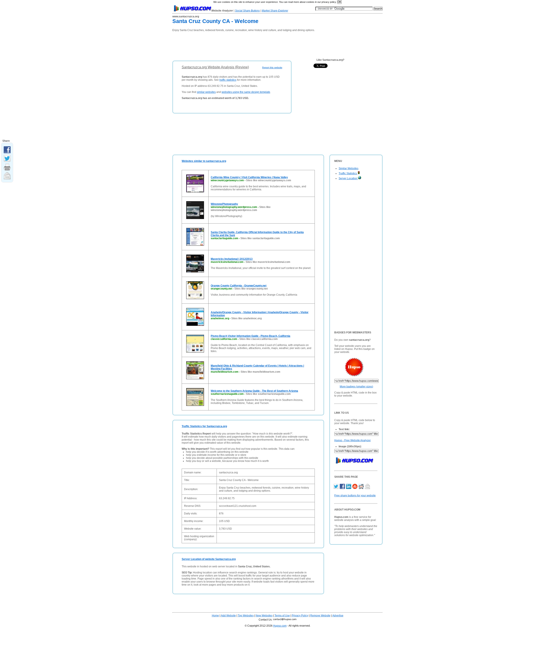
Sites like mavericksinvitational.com (268, 261)
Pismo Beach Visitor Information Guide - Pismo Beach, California (250, 336)
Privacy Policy (300, 615)
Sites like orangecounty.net (251, 288)
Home (215, 615)
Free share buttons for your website (355, 495)
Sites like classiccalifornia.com (258, 339)
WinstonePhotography (224, 204)
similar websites (206, 92)
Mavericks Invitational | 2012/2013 (232, 258)
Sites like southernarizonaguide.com (268, 393)
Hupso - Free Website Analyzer (352, 440)
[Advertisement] (251, 44)
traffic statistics (227, 79)
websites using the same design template (246, 92)
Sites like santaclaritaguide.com (260, 238)
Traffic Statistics (348, 173)
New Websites (264, 615)
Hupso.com (280, 625)
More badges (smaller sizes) (356, 386)
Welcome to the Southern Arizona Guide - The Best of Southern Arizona (254, 390)
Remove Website (320, 615)
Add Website (228, 615)
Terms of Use (282, 615)
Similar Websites (348, 168)
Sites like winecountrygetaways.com (268, 180)
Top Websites (246, 615)
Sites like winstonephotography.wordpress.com (241, 209)
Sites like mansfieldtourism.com (260, 371)
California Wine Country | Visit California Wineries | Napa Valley (249, 177)
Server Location (348, 178)
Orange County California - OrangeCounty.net (238, 285)
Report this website (272, 67)
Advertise (337, 615)
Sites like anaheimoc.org (246, 318)
